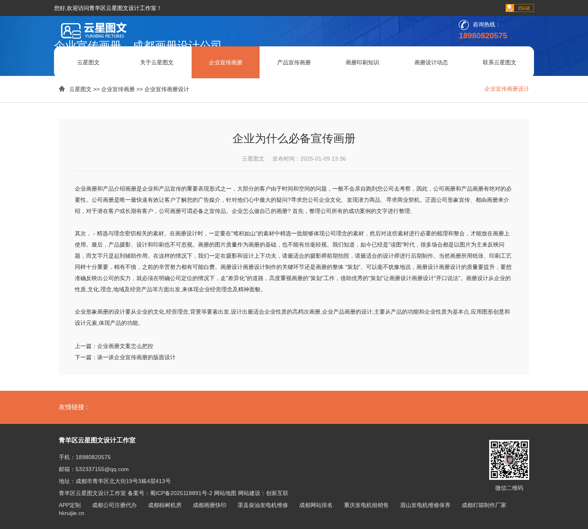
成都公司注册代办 (114, 505)
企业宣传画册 (225, 62)
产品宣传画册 (294, 62)
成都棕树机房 (165, 505)
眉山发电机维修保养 (425, 505)
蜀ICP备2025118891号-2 (181, 493)
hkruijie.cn (71, 513)
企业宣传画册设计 (166, 89)
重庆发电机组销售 (366, 505)
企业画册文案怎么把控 (125, 346)
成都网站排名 (316, 505)
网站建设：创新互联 (263, 493)
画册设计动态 (431, 62)
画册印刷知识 (362, 62)
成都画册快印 (209, 505)
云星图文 (88, 62)
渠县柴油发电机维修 (263, 505)
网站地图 (225, 493)
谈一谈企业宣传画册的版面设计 (136, 357)
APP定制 (70, 505)
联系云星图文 (499, 62)
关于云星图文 (157, 62)
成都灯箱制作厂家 (484, 505)
